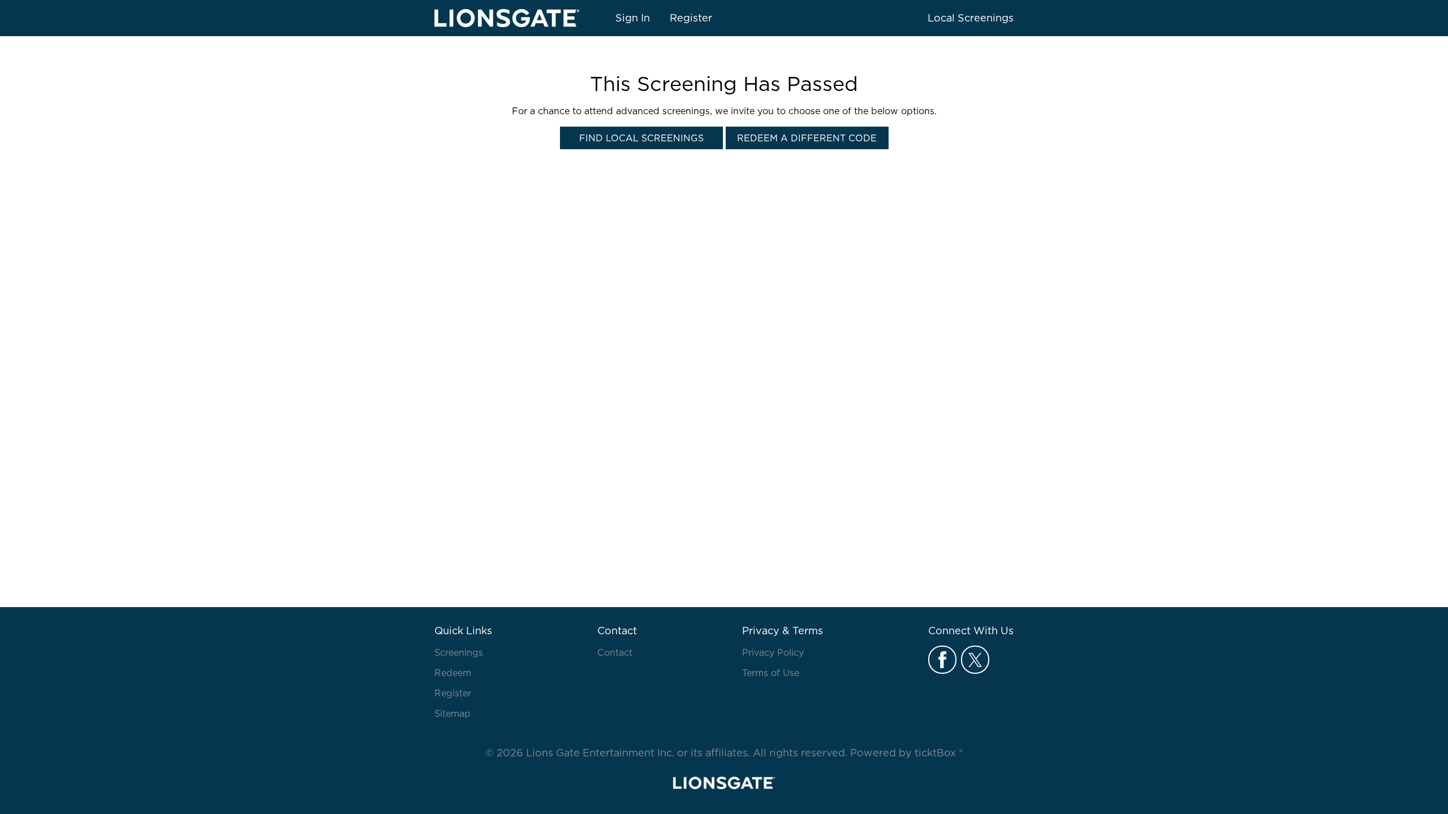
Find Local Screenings (641, 138)
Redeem (452, 672)
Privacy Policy (773, 652)
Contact (614, 652)
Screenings (458, 652)
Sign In (632, 18)
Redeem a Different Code (807, 138)
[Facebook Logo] (942, 660)
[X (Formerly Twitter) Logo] (975, 660)
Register (691, 18)
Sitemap (452, 713)
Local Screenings (971, 18)
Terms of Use (770, 672)
